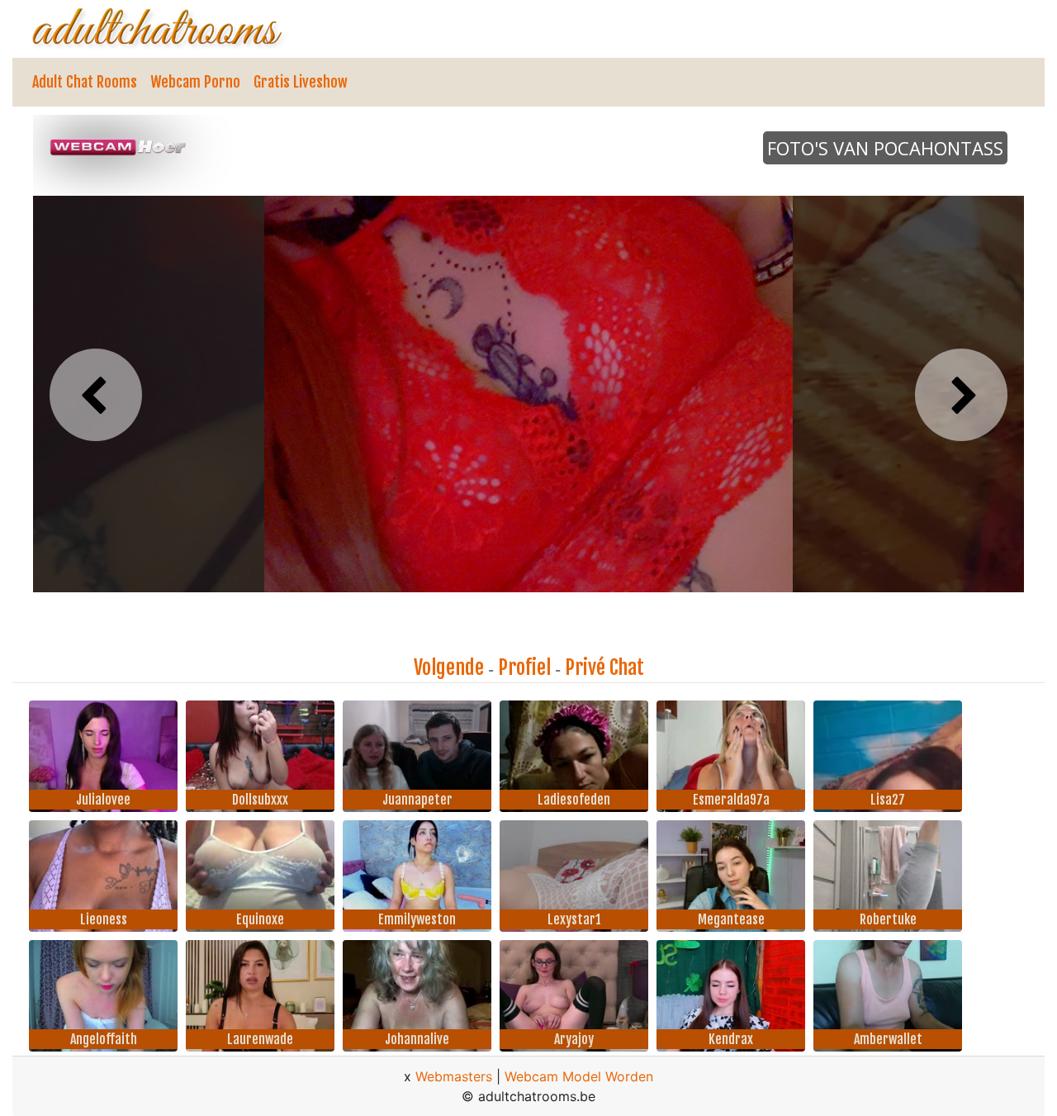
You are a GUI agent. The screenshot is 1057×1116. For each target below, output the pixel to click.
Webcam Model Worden (579, 1076)
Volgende (449, 667)
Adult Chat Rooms (84, 82)
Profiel (524, 667)
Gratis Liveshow (301, 82)
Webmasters (453, 1076)
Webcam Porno (195, 82)
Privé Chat (604, 667)
